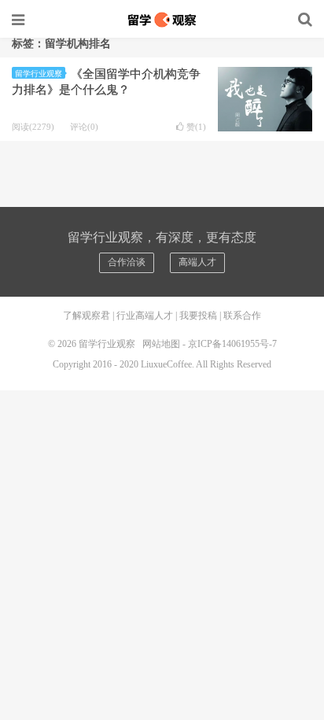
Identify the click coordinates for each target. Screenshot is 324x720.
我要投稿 (198, 315)
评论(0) (84, 126)
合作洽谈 (126, 262)
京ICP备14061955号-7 (232, 343)
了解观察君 (86, 315)
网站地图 (161, 343)
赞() (196, 127)
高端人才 (197, 262)
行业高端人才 (144, 315)
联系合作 (242, 315)
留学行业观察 (162, 20)
